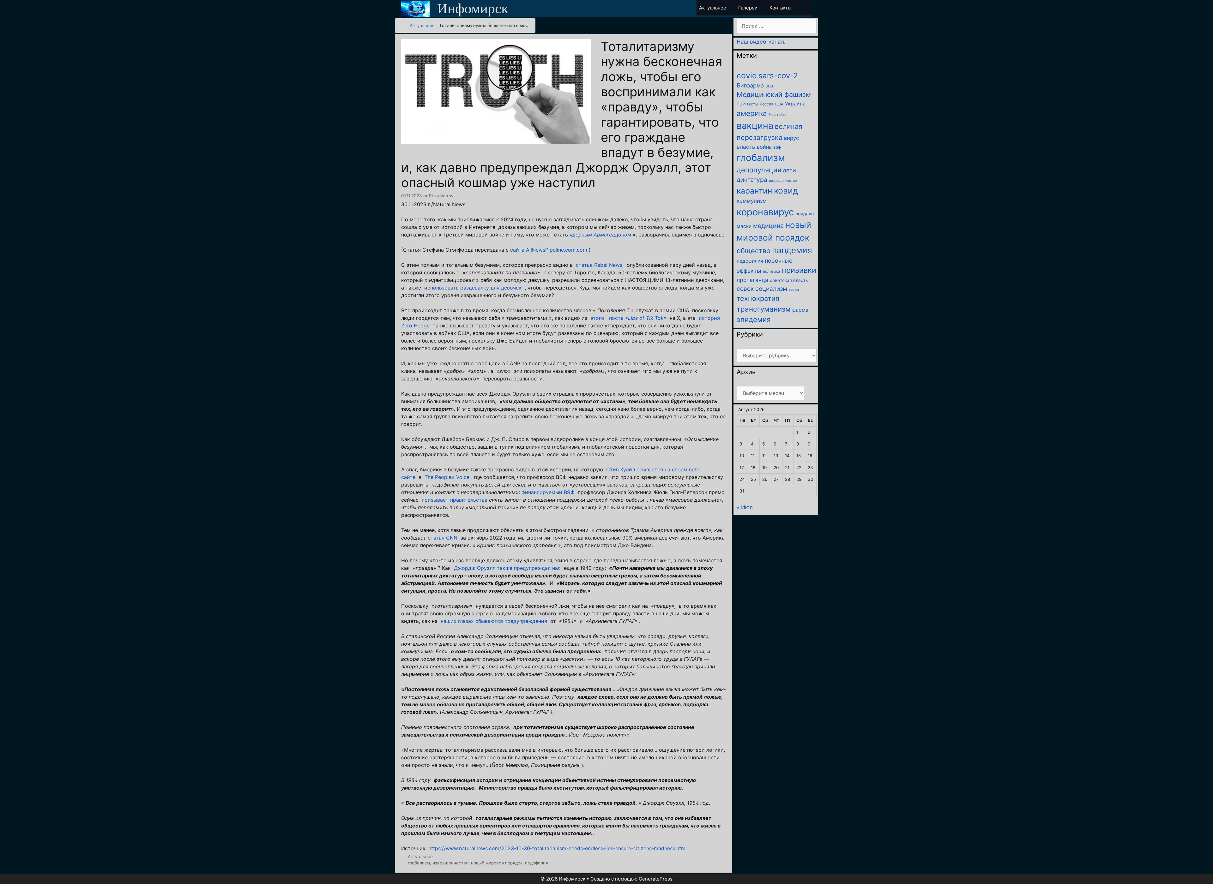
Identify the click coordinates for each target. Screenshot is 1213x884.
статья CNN (442, 538)
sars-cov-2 (778, 75)
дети (789, 170)
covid (747, 75)
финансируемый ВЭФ (548, 492)
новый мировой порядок (496, 862)
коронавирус (765, 212)
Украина (795, 103)
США (779, 104)
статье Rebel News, (600, 265)
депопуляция (759, 170)
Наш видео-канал (760, 42)
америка (752, 113)
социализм (771, 288)
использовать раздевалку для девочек (473, 287)
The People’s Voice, (448, 477)
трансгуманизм (764, 309)
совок (745, 288)
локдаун (804, 213)
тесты (794, 290)
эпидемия (753, 319)
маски (744, 226)
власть (746, 146)
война (764, 147)
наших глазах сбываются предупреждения (494, 621)
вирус (791, 138)
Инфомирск (472, 8)
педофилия (536, 862)
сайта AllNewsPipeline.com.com (548, 250)
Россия (766, 104)
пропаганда (752, 280)
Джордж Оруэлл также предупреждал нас (507, 568)
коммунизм (752, 201)
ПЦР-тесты (747, 104)
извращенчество (450, 862)
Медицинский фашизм (774, 94)
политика (771, 271)
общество (753, 251)
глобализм (419, 862)
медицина (768, 226)
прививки (799, 270)
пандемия (792, 250)
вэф (777, 147)
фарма (800, 310)
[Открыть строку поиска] (806, 7)
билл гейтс (777, 115)
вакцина (755, 125)
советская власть (789, 280)
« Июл (745, 507)
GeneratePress (656, 879)
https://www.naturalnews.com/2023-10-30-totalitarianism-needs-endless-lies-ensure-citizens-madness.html (557, 848)
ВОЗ (769, 86)
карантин (754, 190)
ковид (786, 190)
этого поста (628, 318)
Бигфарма (750, 85)
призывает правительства (455, 500)
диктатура (752, 179)
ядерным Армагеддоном (600, 234)
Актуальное (422, 25)
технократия (758, 298)
